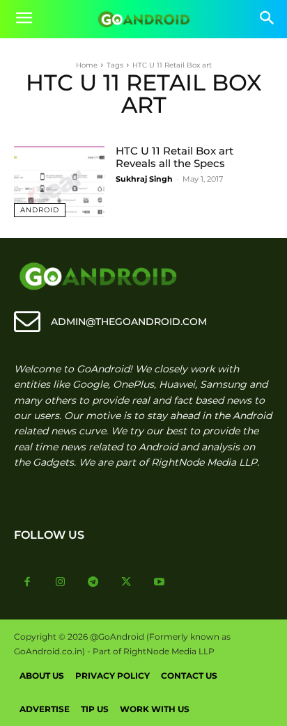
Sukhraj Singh (144, 179)
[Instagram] (60, 582)
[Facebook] (27, 582)
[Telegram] (93, 582)
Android (39, 209)
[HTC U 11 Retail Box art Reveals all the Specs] (59, 181)
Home (87, 65)
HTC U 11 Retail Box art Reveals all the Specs (174, 157)
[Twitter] (127, 582)
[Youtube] (159, 582)
